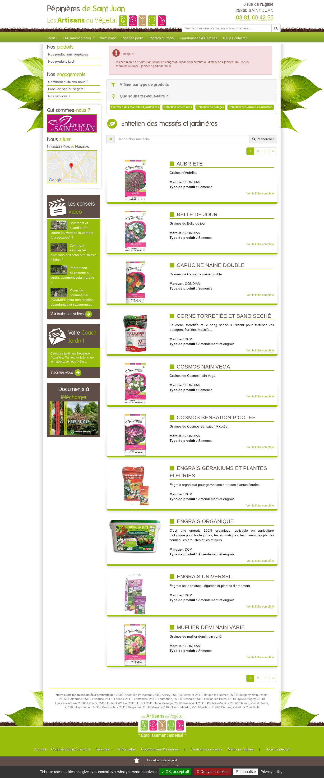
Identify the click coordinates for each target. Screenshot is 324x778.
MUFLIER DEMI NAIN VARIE (210, 627)
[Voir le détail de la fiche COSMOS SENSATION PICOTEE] (135, 434)
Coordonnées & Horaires (198, 38)
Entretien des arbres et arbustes (251, 107)
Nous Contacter (235, 38)
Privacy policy (271, 772)
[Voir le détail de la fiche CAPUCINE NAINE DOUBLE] (135, 282)
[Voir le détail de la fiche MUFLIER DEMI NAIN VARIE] (135, 644)
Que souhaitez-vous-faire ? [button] (143, 96)
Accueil (51, 38)
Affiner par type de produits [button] (144, 85)
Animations (108, 38)
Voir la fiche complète (260, 193)
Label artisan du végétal (66, 89)
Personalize (246, 772)
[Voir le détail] (59, 225)
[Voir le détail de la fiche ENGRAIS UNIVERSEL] (135, 593)
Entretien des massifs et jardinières (135, 107)
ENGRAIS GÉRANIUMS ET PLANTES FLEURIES (218, 472)
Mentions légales (241, 749)
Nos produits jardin (62, 61)
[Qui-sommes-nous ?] (72, 123)
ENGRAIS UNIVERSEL (203, 577)
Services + (104, 749)
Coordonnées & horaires (160, 749)
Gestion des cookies (206, 749)
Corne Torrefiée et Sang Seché (223, 316)
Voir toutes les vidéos (68, 314)
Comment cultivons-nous (70, 749)
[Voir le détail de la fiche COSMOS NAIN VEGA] (135, 383)
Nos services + (59, 96)
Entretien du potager (210, 107)
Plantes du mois (162, 38)
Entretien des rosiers (178, 107)
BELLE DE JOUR (196, 214)
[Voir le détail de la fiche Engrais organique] (135, 536)
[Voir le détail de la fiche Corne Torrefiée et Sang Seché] (135, 333)
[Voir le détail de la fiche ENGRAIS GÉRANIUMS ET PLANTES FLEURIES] (135, 485)
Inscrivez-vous (62, 372)
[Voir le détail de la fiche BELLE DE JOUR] (135, 231)
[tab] (191, 85)
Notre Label (127, 749)
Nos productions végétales (68, 54)
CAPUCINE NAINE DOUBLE (210, 265)
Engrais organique (204, 521)
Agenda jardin (133, 38)
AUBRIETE (189, 164)
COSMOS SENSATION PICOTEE (215, 417)
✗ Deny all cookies (212, 772)
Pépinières (86, 9)
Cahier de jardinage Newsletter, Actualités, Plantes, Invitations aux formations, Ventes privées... (72, 357)
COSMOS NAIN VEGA (202, 367)
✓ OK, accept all (175, 772)
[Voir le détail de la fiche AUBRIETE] (135, 180)
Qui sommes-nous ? (78, 38)
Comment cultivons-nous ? (68, 82)
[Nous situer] (72, 166)
